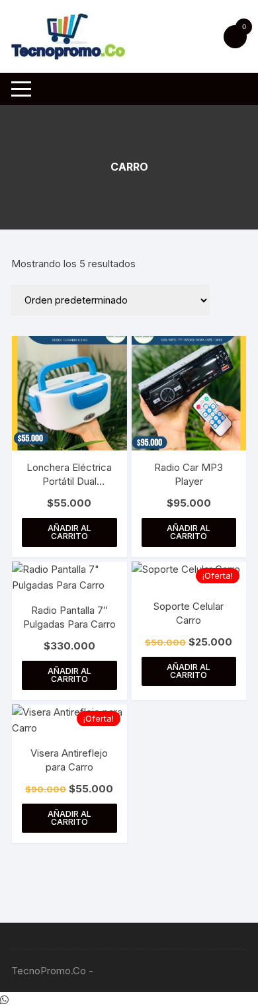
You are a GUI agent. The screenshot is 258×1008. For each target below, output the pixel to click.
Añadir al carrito (69, 532)
